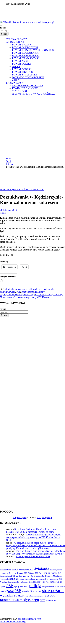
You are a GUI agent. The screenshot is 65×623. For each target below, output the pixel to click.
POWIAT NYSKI (20, 61)
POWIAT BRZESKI (22, 44)
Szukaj (3, 27)
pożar (10, 591)
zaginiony (40, 292)
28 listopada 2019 (8, 210)
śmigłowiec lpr (51, 600)
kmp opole (4, 579)
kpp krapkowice (52, 579)
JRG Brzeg (39, 573)
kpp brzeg (31, 579)
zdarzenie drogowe (36, 596)
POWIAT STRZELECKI (24, 74)
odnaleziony (21, 289)
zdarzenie (21, 595)
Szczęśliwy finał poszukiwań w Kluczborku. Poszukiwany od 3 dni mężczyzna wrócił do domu (31, 530)
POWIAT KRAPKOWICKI (25, 55)
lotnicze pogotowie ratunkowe (46, 582)
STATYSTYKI (19, 91)
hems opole (4, 573)
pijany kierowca (21, 586)
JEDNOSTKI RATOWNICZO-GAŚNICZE (33, 93)
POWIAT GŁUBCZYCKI (25, 47)
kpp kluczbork (41, 579)
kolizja (13, 578)
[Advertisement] (32, 126)
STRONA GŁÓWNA (17, 39)
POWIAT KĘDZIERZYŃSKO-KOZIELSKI (34, 50)
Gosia (3, 212)
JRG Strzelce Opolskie (51, 576)
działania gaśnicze (56, 570)
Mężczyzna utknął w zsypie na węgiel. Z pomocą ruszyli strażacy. (31, 294)
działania (9, 289)
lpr (61, 582)
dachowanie (24, 570)
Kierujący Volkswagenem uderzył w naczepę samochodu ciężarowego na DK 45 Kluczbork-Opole (33, 537)
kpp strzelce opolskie (11, 582)
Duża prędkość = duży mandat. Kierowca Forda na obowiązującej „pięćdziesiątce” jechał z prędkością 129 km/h (35, 552)
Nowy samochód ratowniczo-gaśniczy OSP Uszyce (24, 297)
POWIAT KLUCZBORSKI (25, 53)
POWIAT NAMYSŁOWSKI (26, 58)
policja (36, 289)
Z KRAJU (17, 80)
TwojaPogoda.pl (44, 517)
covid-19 (15, 570)
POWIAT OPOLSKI (22, 69)
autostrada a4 (5, 569)
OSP (30, 289)
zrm (42, 600)
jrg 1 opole (18, 573)
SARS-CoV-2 (37, 591)
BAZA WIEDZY (14, 83)
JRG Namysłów (16, 576)
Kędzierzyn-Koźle (26, 582)
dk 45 (31, 570)
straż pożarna (27, 292)
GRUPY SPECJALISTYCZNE (27, 85)
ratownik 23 (26, 591)
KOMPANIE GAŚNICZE (25, 88)
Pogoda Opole (19, 517)
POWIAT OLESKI (21, 63)
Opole (2, 586)
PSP (18, 292)
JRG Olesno (35, 576)
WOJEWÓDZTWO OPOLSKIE (28, 77)
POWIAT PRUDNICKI (23, 72)
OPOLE (16, 66)
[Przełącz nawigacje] (1, 25)
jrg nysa (26, 576)
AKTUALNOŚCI (15, 42)
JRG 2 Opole (29, 573)
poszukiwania (47, 289)
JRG (11, 572)
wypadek (6, 595)
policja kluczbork (48, 587)
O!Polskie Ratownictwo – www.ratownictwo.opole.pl (21, 620)
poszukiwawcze (7, 292)
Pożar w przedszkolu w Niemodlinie (33, 556)
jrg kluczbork (50, 573)
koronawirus (22, 579)
